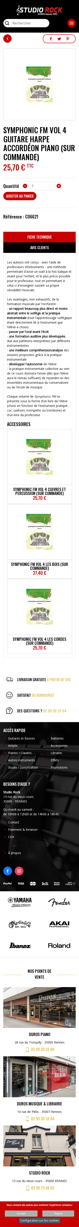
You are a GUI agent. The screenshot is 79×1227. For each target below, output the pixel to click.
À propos (14, 853)
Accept (21, 1213)
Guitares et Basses (21, 738)
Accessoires (59, 745)
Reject (58, 1213)
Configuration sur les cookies (39, 1220)
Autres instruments (21, 760)
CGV (11, 837)
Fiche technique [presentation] (39, 237)
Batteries (57, 738)
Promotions (59, 767)
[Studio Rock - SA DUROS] (39, 9)
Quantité (11, 186)
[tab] (39, 237)
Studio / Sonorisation (23, 767)
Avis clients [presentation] (39, 247)
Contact (13, 822)
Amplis (13, 745)
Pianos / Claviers (20, 753)
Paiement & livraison (23, 829)
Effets (55, 760)
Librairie (56, 753)
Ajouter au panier (20, 196)
